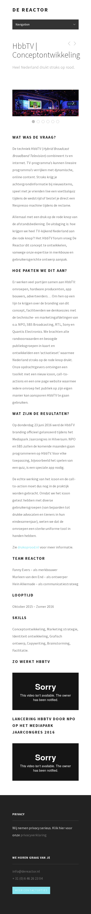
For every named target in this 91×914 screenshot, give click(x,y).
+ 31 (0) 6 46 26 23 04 (27, 878)
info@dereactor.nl (26, 871)
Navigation (23, 24)
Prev (17, 102)
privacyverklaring (34, 835)
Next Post (74, 43)
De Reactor (30, 10)
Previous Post (68, 43)
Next (73, 102)
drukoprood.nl (29, 547)
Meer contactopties (31, 890)
